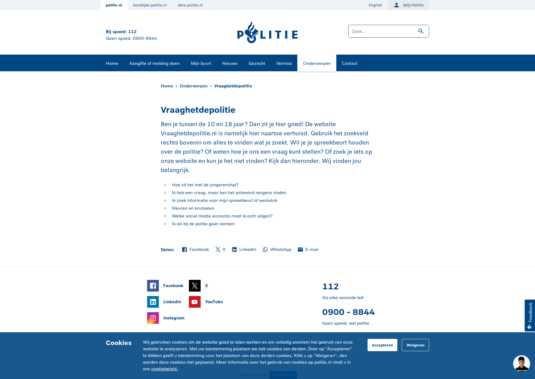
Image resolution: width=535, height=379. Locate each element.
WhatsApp (276, 250)
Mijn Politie (413, 5)
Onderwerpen (317, 63)
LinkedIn (243, 250)
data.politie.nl (190, 5)
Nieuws (229, 63)
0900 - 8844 (348, 312)
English (375, 5)
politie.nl (114, 5)
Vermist (284, 63)
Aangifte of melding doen (154, 63)
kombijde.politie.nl (150, 5)
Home (112, 63)
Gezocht (257, 63)
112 (132, 31)
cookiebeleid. (164, 368)
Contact (350, 63)
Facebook (195, 250)
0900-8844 (145, 38)
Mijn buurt (201, 63)
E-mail (307, 250)
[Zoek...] (388, 34)
